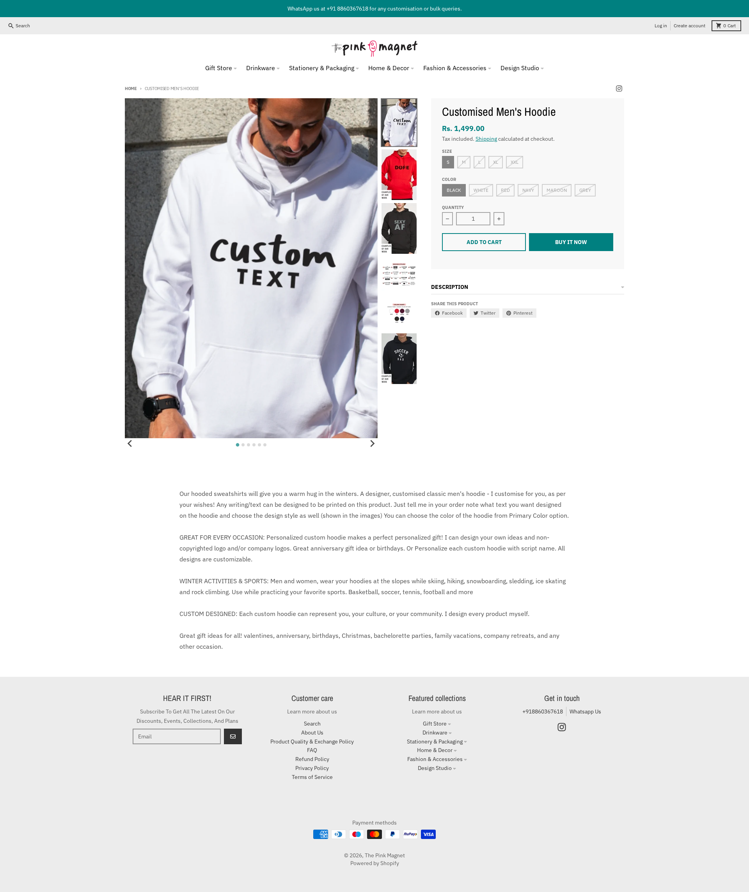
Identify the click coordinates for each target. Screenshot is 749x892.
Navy (528, 190)
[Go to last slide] (130, 443)
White (481, 190)
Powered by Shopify (374, 863)
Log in (661, 25)
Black (454, 190)
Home (131, 88)
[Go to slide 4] (254, 444)
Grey (585, 190)
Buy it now (571, 242)
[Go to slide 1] (237, 445)
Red (505, 190)
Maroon (557, 190)
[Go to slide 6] (264, 444)
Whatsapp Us (585, 711)
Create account (689, 25)
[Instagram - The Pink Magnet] (619, 88)
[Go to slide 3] (248, 444)
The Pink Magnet (385, 855)
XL (495, 162)
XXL (514, 162)
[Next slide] (372, 443)
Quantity (453, 207)
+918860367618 (542, 711)
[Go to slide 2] (243, 444)
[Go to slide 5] (259, 444)
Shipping (486, 138)
